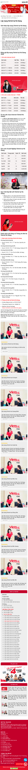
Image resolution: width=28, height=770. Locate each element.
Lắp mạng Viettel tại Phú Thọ (11, 635)
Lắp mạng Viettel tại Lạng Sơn (11, 628)
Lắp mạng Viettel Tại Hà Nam (11, 646)
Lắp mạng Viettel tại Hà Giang (9, 18)
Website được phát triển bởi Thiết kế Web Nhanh (14, 767)
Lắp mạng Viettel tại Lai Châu (11, 639)
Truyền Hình (5, 596)
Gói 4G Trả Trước (8, 605)
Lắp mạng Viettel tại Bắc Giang (12, 637)
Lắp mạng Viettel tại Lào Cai (11, 624)
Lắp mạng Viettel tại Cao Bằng (12, 623)
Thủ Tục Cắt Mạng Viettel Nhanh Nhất (17, 695)
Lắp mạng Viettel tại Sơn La (11, 642)
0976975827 (9, 758)
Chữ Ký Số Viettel (8, 600)
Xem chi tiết (5, 351)
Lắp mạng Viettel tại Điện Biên (11, 641)
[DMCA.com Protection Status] (14, 768)
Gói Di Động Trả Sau (8, 607)
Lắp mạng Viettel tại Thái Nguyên (12, 633)
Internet (4, 594)
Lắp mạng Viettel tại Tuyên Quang (12, 630)
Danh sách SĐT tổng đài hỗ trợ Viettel (17, 702)
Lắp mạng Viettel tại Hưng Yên (12, 615)
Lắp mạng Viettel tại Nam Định (12, 617)
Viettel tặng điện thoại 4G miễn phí (17, 687)
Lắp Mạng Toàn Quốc (6, 16)
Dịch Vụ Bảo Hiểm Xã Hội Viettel (12, 602)
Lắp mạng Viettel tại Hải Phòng (12, 619)
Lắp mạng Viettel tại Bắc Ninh (11, 653)
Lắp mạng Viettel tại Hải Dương (12, 648)
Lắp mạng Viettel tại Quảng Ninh (12, 652)
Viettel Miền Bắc (17, 16)
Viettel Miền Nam (8, 610)
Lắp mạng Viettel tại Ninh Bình (11, 650)
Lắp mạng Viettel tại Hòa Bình (11, 644)
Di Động (4, 604)
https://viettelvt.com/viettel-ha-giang (11, 308)
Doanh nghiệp (6, 598)
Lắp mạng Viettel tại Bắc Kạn (11, 626)
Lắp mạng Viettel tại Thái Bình (11, 657)
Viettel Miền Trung (8, 612)
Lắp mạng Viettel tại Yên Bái (11, 632)
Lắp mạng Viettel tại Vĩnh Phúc (12, 655)
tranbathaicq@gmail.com (11, 760)
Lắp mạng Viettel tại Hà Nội (11, 659)
